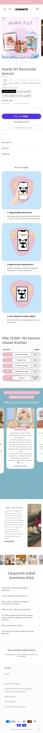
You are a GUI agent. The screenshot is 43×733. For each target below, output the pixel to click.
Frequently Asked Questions (15, 707)
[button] (4, 8)
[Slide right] (26, 62)
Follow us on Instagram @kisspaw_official (21, 392)
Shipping (12, 103)
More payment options (21, 121)
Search (7, 674)
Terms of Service (10, 696)
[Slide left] (16, 62)
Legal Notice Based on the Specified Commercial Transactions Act (18, 690)
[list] (21, 452)
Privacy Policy (9, 701)
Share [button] (6, 134)
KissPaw (17, 729)
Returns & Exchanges (12, 683)
